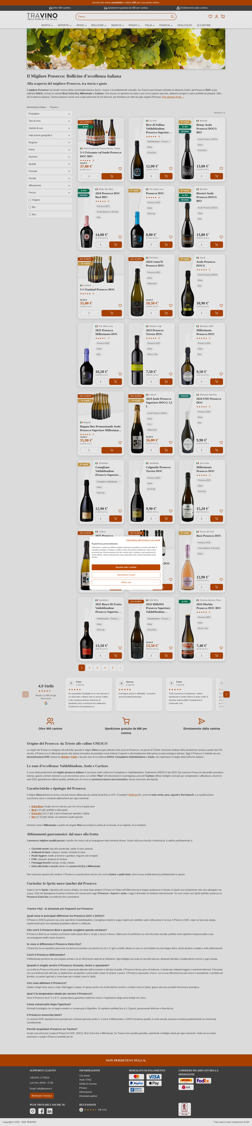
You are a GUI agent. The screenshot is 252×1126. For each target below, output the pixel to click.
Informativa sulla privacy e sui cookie (143, 540)
